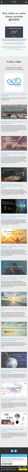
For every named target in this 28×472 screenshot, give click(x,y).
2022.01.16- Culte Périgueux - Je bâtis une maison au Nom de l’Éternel (13, 278)
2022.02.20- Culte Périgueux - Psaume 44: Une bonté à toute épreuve (13, 216)
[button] (1, 2)
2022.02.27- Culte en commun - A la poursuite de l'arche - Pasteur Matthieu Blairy (12, 186)
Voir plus (14, 442)
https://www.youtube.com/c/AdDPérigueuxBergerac (14, 44)
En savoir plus (4, 101)
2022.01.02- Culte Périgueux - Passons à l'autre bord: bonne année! (12, 339)
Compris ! (22, 469)
